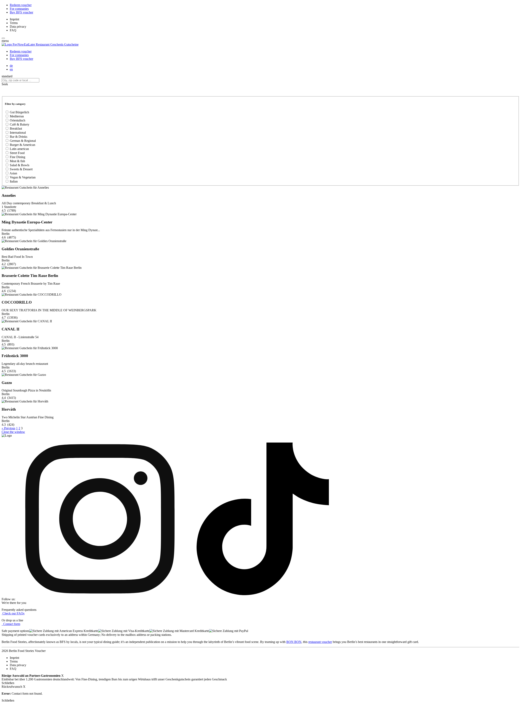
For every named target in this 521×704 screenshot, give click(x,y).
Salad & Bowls (19, 165)
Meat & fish (17, 161)
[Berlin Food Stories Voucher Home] (40, 44)
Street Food (17, 153)
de (11, 65)
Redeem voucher (21, 5)
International (18, 132)
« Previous (8, 428)
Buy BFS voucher (21, 12)
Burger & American (22, 144)
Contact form (11, 624)
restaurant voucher (320, 642)
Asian (13, 173)
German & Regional (23, 140)
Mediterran (17, 116)
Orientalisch (17, 120)
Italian (14, 181)
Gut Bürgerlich (19, 112)
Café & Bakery (19, 124)
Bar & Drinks (18, 136)
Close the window (13, 432)
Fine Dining (17, 157)
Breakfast (16, 128)
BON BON (293, 642)
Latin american (19, 149)
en (11, 69)
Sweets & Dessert (21, 169)
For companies (19, 8)
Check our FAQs (13, 613)
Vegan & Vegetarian (23, 177)
